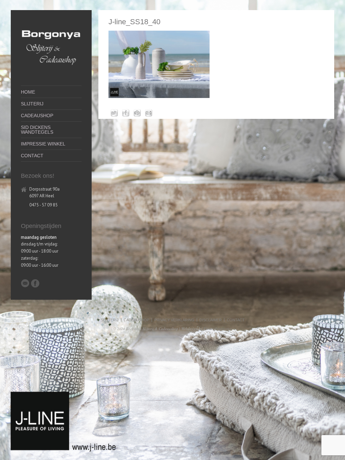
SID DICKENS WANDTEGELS (37, 129)
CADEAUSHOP (37, 115)
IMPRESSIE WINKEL (43, 143)
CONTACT (32, 155)
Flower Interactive (217, 328)
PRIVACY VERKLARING (174, 320)
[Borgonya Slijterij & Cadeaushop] (51, 68)
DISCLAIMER (210, 320)
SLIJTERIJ (32, 103)
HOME (28, 92)
